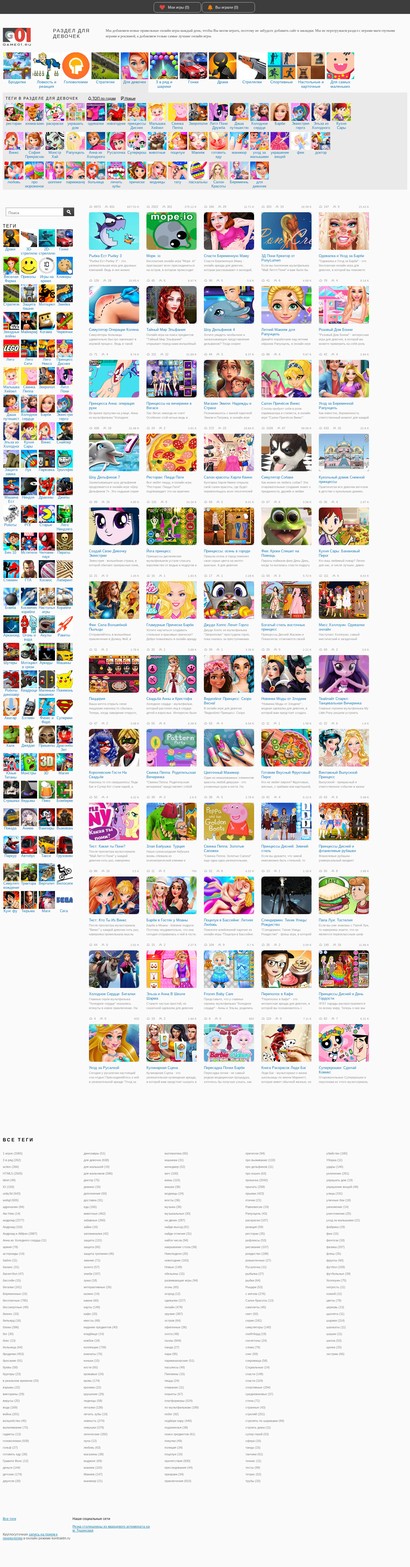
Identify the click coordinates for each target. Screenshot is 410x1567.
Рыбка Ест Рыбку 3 (105, 256)
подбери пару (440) (178, 1420)
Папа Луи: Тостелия (336, 920)
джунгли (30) (12, 1481)
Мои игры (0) (178, 7)
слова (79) (252, 1347)
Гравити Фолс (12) (15, 1461)
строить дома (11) (258, 1427)
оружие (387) (174, 1313)
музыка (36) (173, 1207)
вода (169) (10, 1407)
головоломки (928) (16, 1440)
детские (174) (12, 1474)
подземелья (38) (176, 1427)
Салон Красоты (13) (259, 1300)
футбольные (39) (338, 1273)
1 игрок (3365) (13, 1153)
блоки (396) (11, 1327)
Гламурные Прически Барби (170, 625)
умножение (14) (337, 1207)
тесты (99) (252, 1467)
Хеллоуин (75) (336, 1280)
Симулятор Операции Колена (114, 330)
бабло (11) (10, 1260)
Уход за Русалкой (104, 1068)
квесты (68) (92, 1320)
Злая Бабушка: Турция (165, 846)
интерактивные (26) (98, 1287)
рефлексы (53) (255, 1240)
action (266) (11, 1166)
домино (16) (92, 1186)
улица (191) (334, 1193)
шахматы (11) (336, 1327)
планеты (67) (174, 1394)
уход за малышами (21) (343, 1220)
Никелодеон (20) (176, 1253)
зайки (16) (91, 1227)
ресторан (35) (255, 1233)
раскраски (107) (256, 1220)
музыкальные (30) (177, 1213)
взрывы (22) (11, 1387)
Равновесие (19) (257, 1207)
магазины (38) (94, 1454)
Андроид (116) (13, 1227)
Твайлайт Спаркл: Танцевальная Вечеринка (340, 701)
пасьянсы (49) (175, 1367)
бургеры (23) (12, 1374)
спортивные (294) (258, 1387)
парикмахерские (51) (179, 1360)
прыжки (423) (254, 1193)
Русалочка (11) (256, 1267)
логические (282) (96, 1434)
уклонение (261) (337, 1173)
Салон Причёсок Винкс (280, 403)
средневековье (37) (259, 1394)
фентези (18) (335, 1240)
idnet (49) (9, 1180)
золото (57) (92, 1267)
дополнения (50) (95, 1193)
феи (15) (332, 1233)
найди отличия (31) (178, 1233)
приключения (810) (178, 1481)
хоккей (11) (334, 1293)
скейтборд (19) (255, 1334)
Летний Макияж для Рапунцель (278, 332)
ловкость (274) (94, 1420)
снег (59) (251, 1354)
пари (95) (171, 1354)
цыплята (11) (335, 1313)
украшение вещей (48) (342, 1186)
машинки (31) (174, 1160)
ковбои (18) (92, 1340)
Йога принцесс (158, 551)
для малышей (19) (97, 1166)
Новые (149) (173, 1267)
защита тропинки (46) (99, 1253)
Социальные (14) (257, 1367)
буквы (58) (10, 1367)
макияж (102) (93, 1467)
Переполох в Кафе (277, 994)
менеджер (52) (175, 1166)
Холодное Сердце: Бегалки (112, 994)
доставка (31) (93, 1200)
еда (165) (90, 1207)
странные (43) (255, 1407)
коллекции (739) (95, 1347)
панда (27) (172, 1347)
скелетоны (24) (256, 1340)
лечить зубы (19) (96, 1414)
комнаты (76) (93, 1354)
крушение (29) (94, 1394)
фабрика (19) (335, 1227)
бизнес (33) (11, 1313)
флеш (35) (333, 1253)
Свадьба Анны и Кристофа (169, 699)
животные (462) (95, 1213)
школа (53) (334, 1340)
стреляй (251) (255, 1414)
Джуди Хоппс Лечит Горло (226, 625)
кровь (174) (92, 1380)
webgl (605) (11, 1200)
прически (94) (255, 1153)
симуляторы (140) (258, 1327)
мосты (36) (172, 1200)
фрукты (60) (335, 1260)
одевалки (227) (175, 1300)
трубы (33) (253, 1481)
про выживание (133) (260, 1160)
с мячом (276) (255, 1293)
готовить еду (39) (15, 1454)
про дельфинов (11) (259, 1166)
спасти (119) (254, 1380)
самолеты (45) (255, 1307)
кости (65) (91, 1367)
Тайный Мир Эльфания (165, 330)
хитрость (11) (335, 1287)
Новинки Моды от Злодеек (283, 699)
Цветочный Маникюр (221, 772)
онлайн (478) (174, 1307)
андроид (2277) (13, 1220)
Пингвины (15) (175, 1374)
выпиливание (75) (15, 1427)
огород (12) (172, 1293)
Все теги (9, 1519)
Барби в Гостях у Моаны (167, 920)
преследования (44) (179, 1467)
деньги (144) (11, 1467)
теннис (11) (253, 1461)
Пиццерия (97, 699)
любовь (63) (92, 1447)
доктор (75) (92, 1180)
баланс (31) (11, 1267)
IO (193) (8, 1186)
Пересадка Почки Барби (224, 1068)
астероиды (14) (14, 1253)
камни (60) (91, 1300)
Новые (130, 98)
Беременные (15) (15, 1293)
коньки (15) (92, 1360)
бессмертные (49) (15, 1307)
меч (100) (171, 1173)
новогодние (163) (177, 1260)
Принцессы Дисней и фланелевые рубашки (337, 848)
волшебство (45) (14, 1420)
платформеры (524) (179, 1400)
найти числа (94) (176, 1240)
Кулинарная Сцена (162, 1068)
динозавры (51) (94, 1153)
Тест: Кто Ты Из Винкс (108, 920)
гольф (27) (10, 1447)
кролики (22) (92, 1387)
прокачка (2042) (256, 1180)
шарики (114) (335, 1320)
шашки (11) (334, 1334)
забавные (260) (94, 1220)
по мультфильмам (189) (182, 1407)
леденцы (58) (93, 1400)
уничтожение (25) (338, 1213)
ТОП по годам (103, 98)
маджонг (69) (93, 1461)
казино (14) (92, 1293)
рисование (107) (257, 1247)
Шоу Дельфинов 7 (104, 477)
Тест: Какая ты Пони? (107, 846)
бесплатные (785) (15, 1300)
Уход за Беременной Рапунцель (336, 405)
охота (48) (172, 1334)
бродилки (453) (13, 1354)
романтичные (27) (258, 1260)
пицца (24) (172, 1380)
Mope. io (153, 256)
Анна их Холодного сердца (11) (25, 1240)
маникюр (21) (93, 1481)
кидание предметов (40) (101, 1327)
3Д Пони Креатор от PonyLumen (278, 258)
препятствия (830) (177, 1461)
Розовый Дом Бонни (336, 330)
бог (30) (8, 1334)
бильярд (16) (12, 1320)
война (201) (11, 1414)
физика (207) (335, 1247)
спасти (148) (254, 1374)
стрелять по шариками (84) (264, 1420)
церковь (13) (335, 1307)
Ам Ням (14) (11, 1213)
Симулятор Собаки (277, 477)
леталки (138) (93, 1407)
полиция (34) (174, 1447)
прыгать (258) (255, 1186)
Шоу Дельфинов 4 (219, 330)
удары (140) (334, 1166)
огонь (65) (172, 1287)
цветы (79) (333, 1300)
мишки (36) (172, 1186)
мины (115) (172, 1180)
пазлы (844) (173, 1340)
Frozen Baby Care (218, 994)
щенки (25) (334, 1347)
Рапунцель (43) (256, 1213)
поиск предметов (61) (180, 1434)
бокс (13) (9, 1340)
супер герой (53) (257, 1434)
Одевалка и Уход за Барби (341, 256)
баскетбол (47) (13, 1273)
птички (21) (253, 1200)
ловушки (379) (94, 1427)
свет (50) (251, 1313)
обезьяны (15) (175, 1273)
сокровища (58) (256, 1360)
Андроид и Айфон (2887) (20, 1233)
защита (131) (93, 1240)
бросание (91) (13, 1360)
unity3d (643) (12, 1193)
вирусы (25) (11, 1400)
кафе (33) (90, 1313)
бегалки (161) (12, 1287)
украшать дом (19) (339, 1180)
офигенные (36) (176, 1327)
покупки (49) (173, 1440)
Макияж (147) (93, 1474)
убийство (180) (337, 1153)
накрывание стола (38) (181, 1247)
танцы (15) (253, 1447)
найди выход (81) (177, 1227)
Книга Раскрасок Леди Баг (283, 1068)
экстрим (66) (335, 1354)
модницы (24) (174, 1193)
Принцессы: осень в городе (227, 551)
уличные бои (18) (338, 1200)
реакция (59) (254, 1227)
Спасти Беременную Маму (226, 256)
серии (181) (253, 1320)
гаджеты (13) (12, 1434)
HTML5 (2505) (13, 1173)
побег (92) (172, 1414)
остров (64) (173, 1320)
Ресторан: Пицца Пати (165, 477)
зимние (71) (92, 1260)
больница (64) (13, 1347)
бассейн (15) (12, 1280)
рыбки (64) (253, 1280)
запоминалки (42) (96, 1233)
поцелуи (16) (174, 1454)
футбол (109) (335, 1267)
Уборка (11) (334, 1160)
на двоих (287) (175, 1220)
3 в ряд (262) (12, 1160)
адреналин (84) (13, 1207)
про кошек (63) (255, 1173)
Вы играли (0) (226, 7)
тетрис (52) (253, 1474)
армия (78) (10, 1247)
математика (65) (176, 1153)
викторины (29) (13, 1394)
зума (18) (90, 1280)
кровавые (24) (94, 1374)
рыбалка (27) (254, 1273)
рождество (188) (257, 1253)
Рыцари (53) (254, 1287)
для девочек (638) (96, 1160)
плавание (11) (174, 1387)
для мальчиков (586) (98, 1173)
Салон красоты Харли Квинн (228, 477)
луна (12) (90, 1440)
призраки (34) (174, 1474)
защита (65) (92, 1247)
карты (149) (92, 1307)
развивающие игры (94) (181, 1280)
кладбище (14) (94, 1334)
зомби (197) (92, 1273)
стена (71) (252, 1400)
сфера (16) (253, 1440)
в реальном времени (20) (21, 1380)
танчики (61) (254, 1454)
